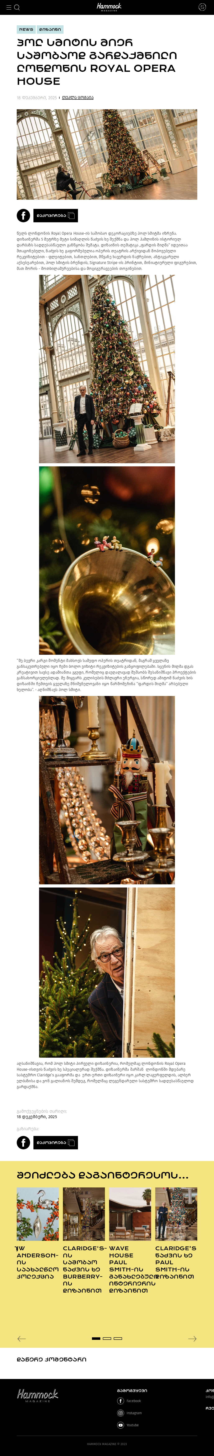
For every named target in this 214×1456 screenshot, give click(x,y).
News (26, 29)
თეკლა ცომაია (78, 97)
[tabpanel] (38, 1233)
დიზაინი (50, 29)
